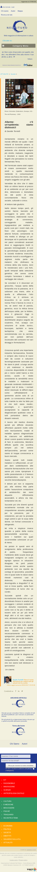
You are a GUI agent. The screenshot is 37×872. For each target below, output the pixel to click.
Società (13, 74)
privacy (30, 768)
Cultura (7, 801)
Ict (4, 780)
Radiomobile (9, 783)
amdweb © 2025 (31, 850)
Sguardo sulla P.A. (12, 839)
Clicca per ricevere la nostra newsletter (20, 765)
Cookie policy (14, 860)
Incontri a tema (10, 818)
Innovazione (9, 787)
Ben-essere (8, 808)
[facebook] (15, 691)
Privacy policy (23, 860)
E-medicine (8, 804)
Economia (7, 826)
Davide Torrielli (18, 680)
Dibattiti (7, 836)
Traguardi (8, 814)
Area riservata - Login (8, 7)
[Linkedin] (18, 691)
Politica (7, 829)
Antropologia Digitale (13, 793)
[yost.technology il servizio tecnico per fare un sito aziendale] (31, 870)
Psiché (6, 811)
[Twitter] (22, 691)
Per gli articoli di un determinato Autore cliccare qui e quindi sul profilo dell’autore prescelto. (18, 720)
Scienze (7, 790)
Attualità (7, 842)
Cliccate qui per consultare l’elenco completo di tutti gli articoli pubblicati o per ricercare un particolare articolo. (18, 714)
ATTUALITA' (4, 74)
